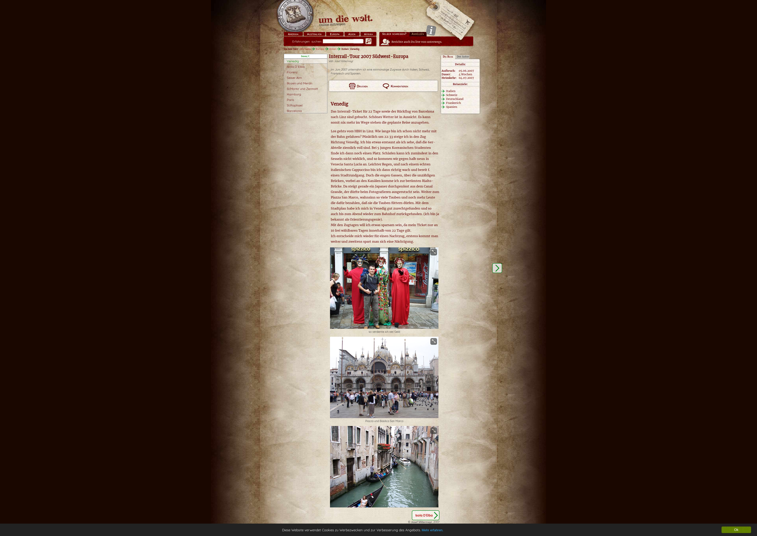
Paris (290, 100)
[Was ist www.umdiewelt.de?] (431, 30)
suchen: (307, 41)
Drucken (362, 86)
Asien (351, 34)
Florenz (292, 72)
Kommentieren (399, 86)
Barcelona (294, 111)
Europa (334, 34)
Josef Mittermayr (343, 61)
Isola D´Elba (296, 67)
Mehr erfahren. (432, 530)
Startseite (305, 48)
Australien (314, 34)
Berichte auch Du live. (417, 42)
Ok (736, 530)
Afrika (368, 34)
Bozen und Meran (299, 83)
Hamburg (294, 94)
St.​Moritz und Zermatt (302, 89)
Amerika (293, 34)
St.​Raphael (295, 105)
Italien (332, 48)
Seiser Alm (294, 78)
